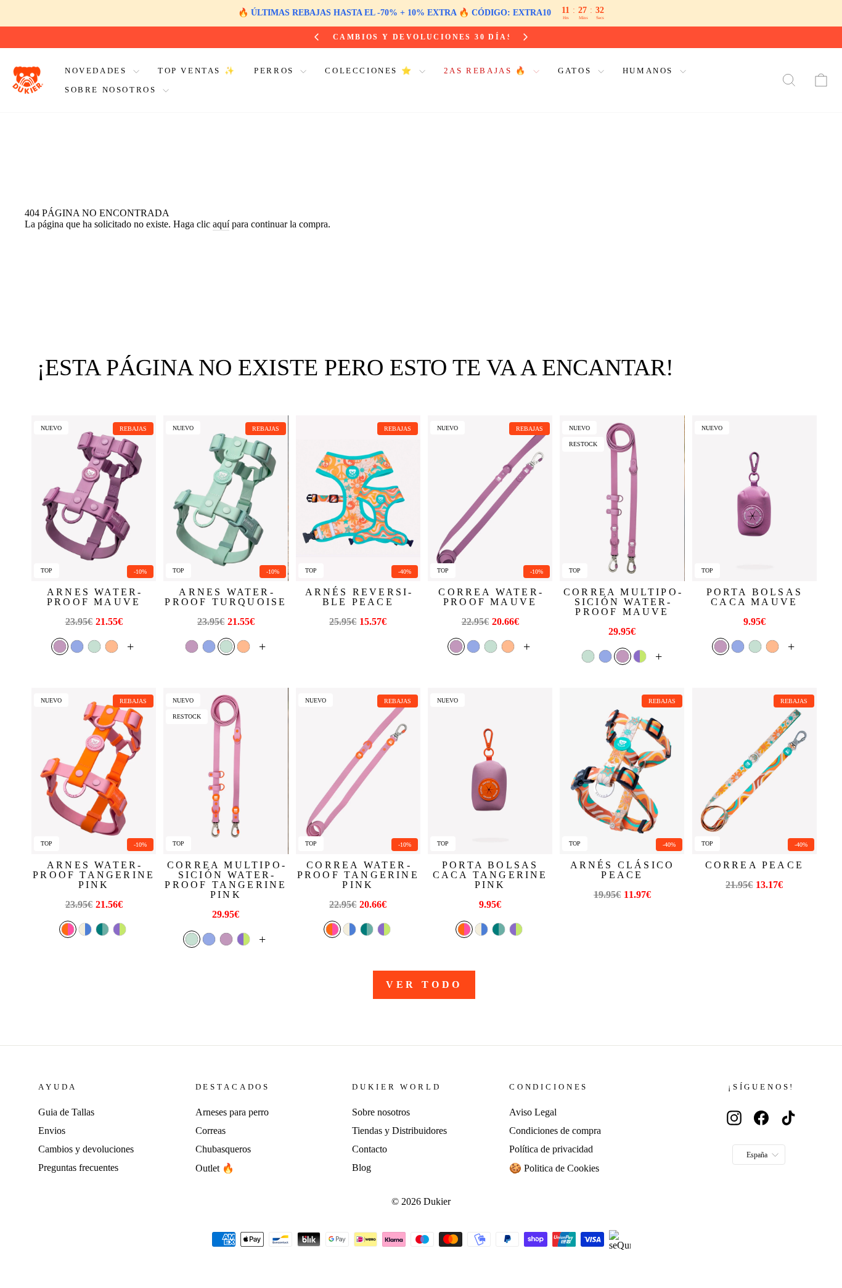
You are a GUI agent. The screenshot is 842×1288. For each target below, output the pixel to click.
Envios (51, 1130)
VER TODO (424, 984)
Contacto (369, 1149)
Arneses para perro (232, 1112)
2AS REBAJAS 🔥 (487, 70)
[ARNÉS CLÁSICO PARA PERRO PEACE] (622, 771)
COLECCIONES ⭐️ (370, 70)
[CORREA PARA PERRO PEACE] (754, 771)
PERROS (275, 70)
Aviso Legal (533, 1112)
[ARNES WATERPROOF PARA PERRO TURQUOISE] (225, 498)
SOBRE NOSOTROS (112, 89)
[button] (60, 646)
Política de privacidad (551, 1149)
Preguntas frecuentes (78, 1167)
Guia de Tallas (66, 1112)
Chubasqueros (223, 1149)
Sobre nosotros (381, 1112)
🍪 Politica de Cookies (554, 1168)
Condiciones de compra (555, 1130)
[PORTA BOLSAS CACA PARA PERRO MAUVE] (754, 498)
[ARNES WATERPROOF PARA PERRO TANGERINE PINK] (93, 771)
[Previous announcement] (315, 37)
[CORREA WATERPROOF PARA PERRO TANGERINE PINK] (358, 771)
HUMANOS (650, 70)
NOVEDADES (97, 70)
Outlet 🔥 (214, 1168)
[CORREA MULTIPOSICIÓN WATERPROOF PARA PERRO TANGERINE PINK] (225, 771)
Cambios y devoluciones (86, 1149)
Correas (210, 1130)
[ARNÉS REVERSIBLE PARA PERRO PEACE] (358, 498)
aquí (221, 224)
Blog (361, 1167)
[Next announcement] (527, 37)
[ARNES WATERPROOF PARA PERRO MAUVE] (93, 498)
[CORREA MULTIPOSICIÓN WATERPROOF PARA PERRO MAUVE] (622, 498)
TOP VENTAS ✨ (196, 70)
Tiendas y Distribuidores (399, 1130)
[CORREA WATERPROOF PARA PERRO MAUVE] (490, 498)
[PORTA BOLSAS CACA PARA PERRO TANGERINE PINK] (490, 771)
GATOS (576, 70)
